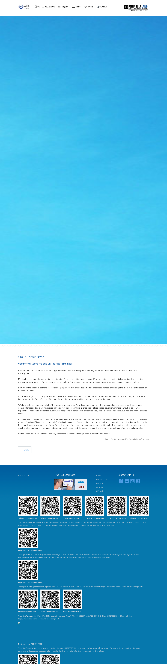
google (138, 481)
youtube (132, 481)
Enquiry (65, 7)
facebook (121, 481)
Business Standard (118, 439)
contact (100, 487)
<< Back (25, 450)
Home (90, 6)
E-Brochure (23, 476)
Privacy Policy (102, 479)
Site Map (99, 491)
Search (103, 7)
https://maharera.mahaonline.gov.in (87, 525)
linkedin (127, 481)
